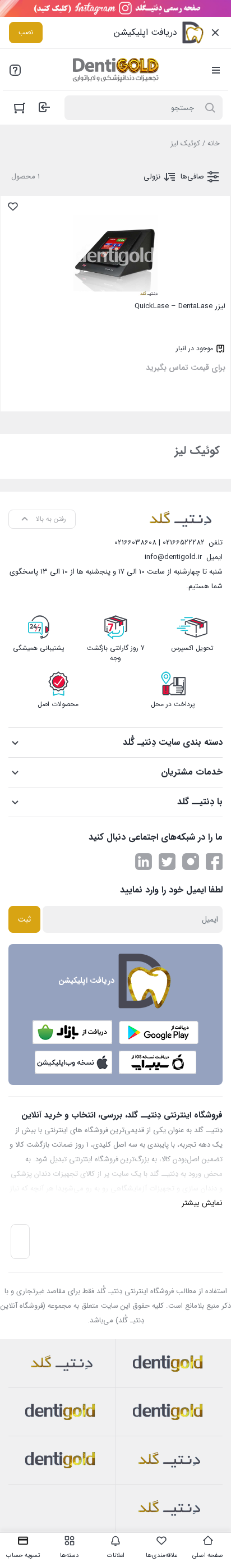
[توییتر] (167, 861)
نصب (26, 32)
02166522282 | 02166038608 (159, 542)
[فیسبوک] (214, 861)
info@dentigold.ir (173, 557)
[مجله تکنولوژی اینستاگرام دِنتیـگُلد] (190, 861)
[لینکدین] (143, 861)
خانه (213, 143)
